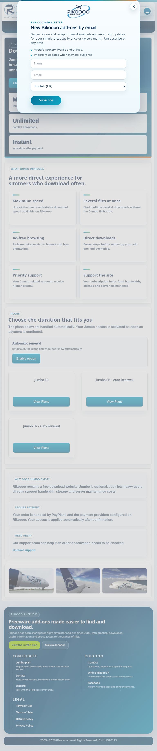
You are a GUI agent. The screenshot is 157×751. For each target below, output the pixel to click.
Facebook (111, 684)
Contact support (24, 550)
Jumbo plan (42, 666)
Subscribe (46, 100)
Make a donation (55, 645)
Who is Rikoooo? (110, 674)
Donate (43, 677)
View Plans (41, 401)
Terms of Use (24, 706)
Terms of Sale (24, 712)
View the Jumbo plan (24, 645)
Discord (35, 687)
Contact (110, 664)
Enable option (26, 358)
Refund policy (24, 719)
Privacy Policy (24, 725)
